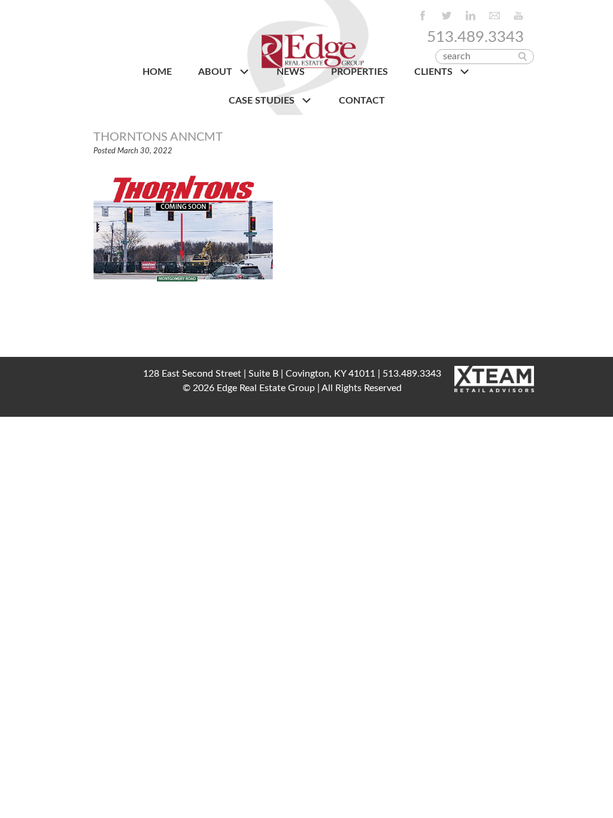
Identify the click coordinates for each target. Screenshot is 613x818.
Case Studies (263, 100)
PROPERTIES (359, 72)
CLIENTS (434, 72)
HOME (157, 72)
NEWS (291, 72)
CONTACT (362, 100)
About (216, 72)
